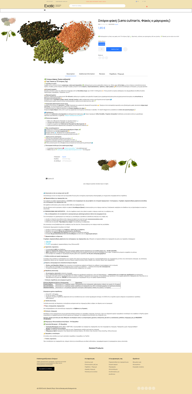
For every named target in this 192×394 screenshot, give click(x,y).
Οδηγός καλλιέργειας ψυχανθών (73, 115)
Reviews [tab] (102, 74)
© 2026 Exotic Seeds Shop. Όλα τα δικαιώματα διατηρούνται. (57, 388)
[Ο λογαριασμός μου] (141, 6)
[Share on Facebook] (99, 57)
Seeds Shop (58, 5)
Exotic (49, 6)
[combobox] (97, 5)
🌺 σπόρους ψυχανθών (68, 148)
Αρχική (116, 24)
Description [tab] (71, 74)
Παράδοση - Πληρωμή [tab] (116, 74)
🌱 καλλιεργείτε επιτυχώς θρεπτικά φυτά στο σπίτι (68, 150)
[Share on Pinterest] (106, 57)
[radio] (101, 44)
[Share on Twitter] (103, 57)
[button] (146, 5)
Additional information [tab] (87, 74)
